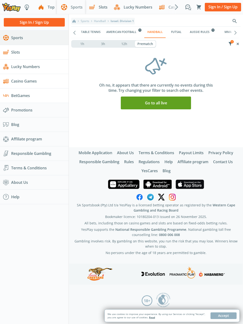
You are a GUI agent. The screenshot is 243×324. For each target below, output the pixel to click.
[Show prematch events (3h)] (103, 44)
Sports (85, 21)
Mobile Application (95, 152)
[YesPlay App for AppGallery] (124, 184)
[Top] (74, 21)
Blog (167, 170)
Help (168, 161)
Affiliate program (193, 161)
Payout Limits (191, 152)
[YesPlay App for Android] (157, 184)
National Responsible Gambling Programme (150, 229)
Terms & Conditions (156, 152)
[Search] (234, 21)
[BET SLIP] (199, 7)
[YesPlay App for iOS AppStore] (190, 184)
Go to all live (156, 103)
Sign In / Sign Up (223, 6)
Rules (129, 161)
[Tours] (27, 7)
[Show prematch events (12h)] (124, 44)
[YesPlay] (11, 7)
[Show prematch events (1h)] (82, 44)
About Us (125, 152)
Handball (100, 21)
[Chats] (188, 7)
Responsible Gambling (99, 161)
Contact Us (223, 161)
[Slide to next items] (176, 7)
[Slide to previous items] (74, 32)
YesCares (149, 170)
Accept (223, 315)
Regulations (149, 161)
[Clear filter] (238, 44)
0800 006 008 (169, 234)
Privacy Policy (220, 152)
